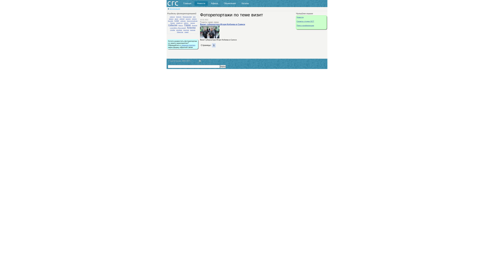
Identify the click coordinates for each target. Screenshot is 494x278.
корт (194, 17)
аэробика (179, 30)
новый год (179, 23)
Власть (181, 25)
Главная (187, 3)
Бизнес (172, 23)
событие (183, 21)
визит (176, 19)
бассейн (170, 21)
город (216, 22)
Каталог (245, 3)
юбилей (182, 19)
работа (186, 23)
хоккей (186, 32)
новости (172, 17)
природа (178, 17)
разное (192, 23)
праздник (186, 30)
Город (187, 25)
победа (194, 19)
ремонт (171, 19)
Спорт (176, 21)
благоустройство (192, 21)
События (172, 25)
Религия (194, 25)
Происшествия (187, 17)
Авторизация (174, 9)
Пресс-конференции (305, 25)
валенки (192, 30)
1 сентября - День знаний (178, 28)
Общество (180, 32)
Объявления (230, 3)
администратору (188, 45)
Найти (223, 67)
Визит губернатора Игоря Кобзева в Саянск (222, 24)
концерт (188, 19)
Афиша (214, 3)
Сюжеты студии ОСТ (305, 21)
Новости (201, 3)
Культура (191, 28)
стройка (172, 30)
